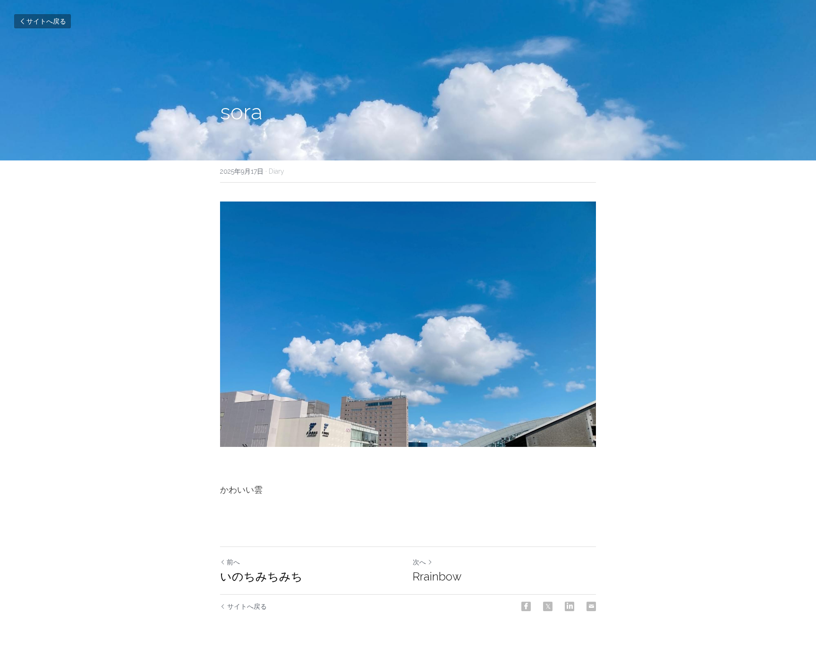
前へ (233, 562)
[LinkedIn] (569, 606)
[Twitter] (547, 606)
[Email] (591, 606)
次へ (419, 562)
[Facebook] (526, 606)
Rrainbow (437, 576)
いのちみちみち (261, 576)
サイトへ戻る (46, 21)
